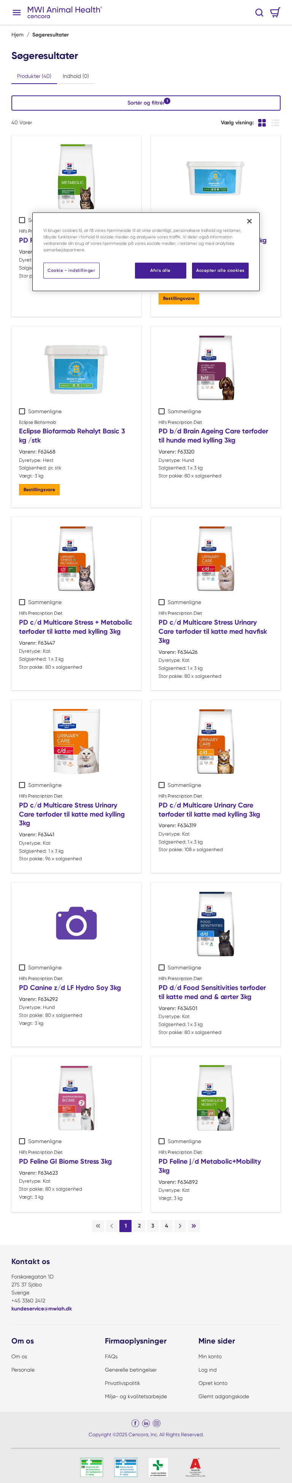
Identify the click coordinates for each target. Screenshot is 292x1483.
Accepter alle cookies (220, 270)
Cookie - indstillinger (71, 270)
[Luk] (249, 221)
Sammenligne (45, 411)
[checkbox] (22, 220)
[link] (98, 1226)
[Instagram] (156, 1423)
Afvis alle (160, 270)
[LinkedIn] (146, 1423)
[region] (146, 252)
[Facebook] (135, 1423)
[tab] (34, 76)
